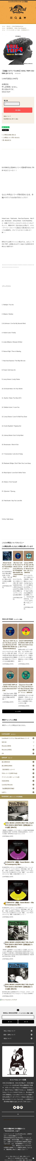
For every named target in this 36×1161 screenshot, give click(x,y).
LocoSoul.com (8, 1145)
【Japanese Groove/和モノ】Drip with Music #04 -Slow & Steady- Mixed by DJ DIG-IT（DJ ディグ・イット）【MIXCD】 (25, 688)
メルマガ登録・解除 (20, 1160)
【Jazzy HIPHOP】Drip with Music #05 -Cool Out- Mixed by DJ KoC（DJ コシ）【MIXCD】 (29, 567)
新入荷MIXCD (10, 28)
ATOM (30, 1160)
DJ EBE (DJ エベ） (26, 30)
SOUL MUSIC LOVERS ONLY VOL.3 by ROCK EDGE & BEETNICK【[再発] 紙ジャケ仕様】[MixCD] (19, 945)
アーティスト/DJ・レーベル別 (13, 30)
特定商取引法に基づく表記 (11, 119)
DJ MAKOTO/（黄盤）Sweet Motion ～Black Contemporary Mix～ (19, 904)
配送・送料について (24, 1156)
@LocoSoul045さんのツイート (13, 1119)
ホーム (3, 26)
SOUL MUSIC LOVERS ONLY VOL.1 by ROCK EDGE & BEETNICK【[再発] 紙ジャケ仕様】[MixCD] (19, 825)
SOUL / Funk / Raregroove (20, 28)
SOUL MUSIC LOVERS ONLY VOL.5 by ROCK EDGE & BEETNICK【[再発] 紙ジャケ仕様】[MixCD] (19, 987)
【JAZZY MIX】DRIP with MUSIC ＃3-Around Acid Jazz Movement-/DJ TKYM (9, 687)
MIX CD (8, 26)
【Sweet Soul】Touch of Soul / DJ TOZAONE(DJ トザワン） (7, 565)
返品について (7, 116)
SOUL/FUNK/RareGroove (17, 26)
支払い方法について (14, 1156)
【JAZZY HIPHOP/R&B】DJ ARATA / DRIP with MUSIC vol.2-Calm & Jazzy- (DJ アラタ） (25, 643)
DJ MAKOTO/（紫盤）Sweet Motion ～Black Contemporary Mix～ (19, 863)
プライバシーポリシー (9, 1160)
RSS (27, 1160)
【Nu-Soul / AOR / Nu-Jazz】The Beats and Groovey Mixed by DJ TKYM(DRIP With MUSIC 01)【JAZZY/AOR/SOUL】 (18, 569)
